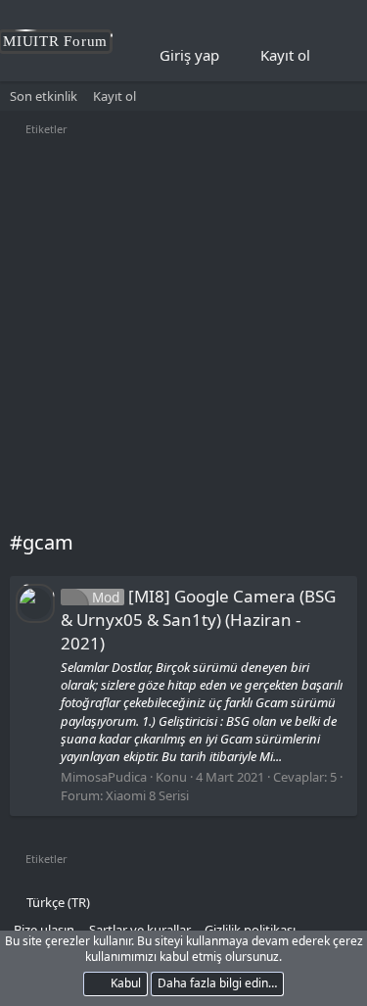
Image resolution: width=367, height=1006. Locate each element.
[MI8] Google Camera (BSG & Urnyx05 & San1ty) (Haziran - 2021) (198, 619)
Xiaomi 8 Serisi (147, 795)
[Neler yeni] (338, 55)
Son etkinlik (43, 96)
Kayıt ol (114, 96)
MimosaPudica (104, 777)
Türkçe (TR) (56, 902)
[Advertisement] (183, 335)
